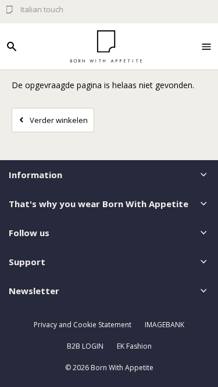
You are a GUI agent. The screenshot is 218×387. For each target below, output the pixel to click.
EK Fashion (134, 346)
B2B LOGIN (85, 346)
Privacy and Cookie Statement (82, 325)
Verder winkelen (59, 120)
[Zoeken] (11, 46)
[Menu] (206, 46)
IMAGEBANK (164, 325)
